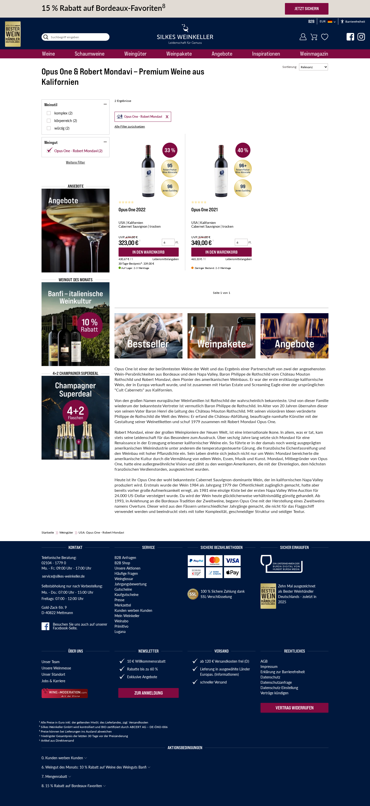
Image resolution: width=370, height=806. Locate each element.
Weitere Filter (75, 162)
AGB (264, 661)
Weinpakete (179, 53)
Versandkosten (138, 722)
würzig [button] (59, 128)
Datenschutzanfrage (276, 682)
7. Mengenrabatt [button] (55, 776)
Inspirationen (266, 53)
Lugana (120, 631)
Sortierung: (289, 67)
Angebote (222, 53)
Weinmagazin (314, 53)
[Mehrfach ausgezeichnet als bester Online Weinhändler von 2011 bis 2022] (13, 34)
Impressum (269, 666)
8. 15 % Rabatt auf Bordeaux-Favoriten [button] (72, 785)
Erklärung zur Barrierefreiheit (283, 671)
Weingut (51, 142)
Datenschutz (270, 676)
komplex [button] (61, 112)
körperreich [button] (63, 120)
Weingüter (135, 53)
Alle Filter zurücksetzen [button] (130, 126)
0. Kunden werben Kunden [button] (63, 757)
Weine (48, 53)
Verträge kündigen (274, 692)
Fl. (177, 242)
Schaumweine (89, 53)
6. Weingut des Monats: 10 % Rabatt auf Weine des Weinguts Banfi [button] (94, 767)
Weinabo (121, 620)
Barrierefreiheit (355, 21)
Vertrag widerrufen (295, 707)
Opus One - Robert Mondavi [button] (139, 116)
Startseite (48, 532)
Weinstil (50, 104)
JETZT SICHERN (306, 8)
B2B (311, 21)
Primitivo (121, 626)
